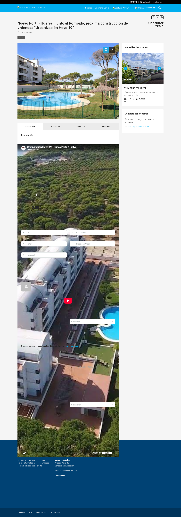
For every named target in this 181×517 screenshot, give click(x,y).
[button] (153, 17)
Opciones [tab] (106, 127)
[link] (143, 68)
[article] (143, 81)
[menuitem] (159, 7)
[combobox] (92, 321)
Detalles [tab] (81, 127)
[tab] (106, 50)
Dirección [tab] (55, 127)
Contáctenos (60, 476)
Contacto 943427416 (123, 8)
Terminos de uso (72, 346)
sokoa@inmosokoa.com (138, 130)
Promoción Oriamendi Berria (97, 8)
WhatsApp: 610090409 (146, 8)
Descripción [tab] (30, 127)
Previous (125, 69)
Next (159, 69)
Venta (21, 37)
